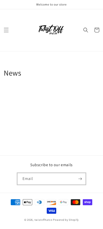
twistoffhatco (43, 219)
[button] (6, 30)
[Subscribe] (80, 178)
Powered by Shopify (66, 219)
